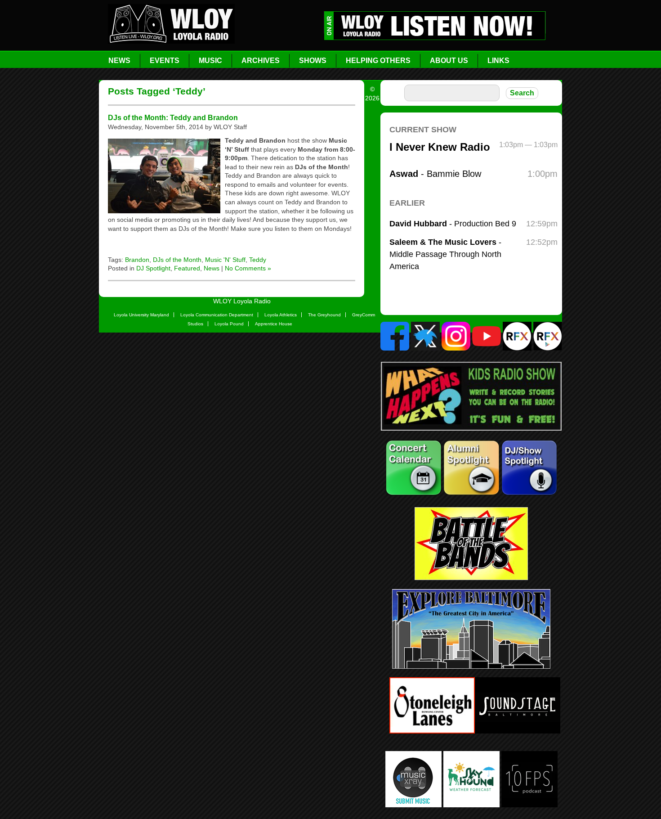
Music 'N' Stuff (225, 259)
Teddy (257, 259)
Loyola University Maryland (141, 314)
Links (498, 60)
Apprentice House (273, 323)
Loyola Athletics (280, 314)
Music (210, 60)
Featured (187, 268)
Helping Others (378, 60)
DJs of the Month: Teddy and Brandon (173, 117)
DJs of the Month (177, 259)
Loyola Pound (229, 323)
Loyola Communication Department (216, 314)
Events (164, 60)
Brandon (137, 259)
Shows (312, 60)
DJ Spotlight (153, 268)
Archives (260, 60)
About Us (449, 60)
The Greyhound (324, 314)
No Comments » (248, 268)
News (119, 60)
